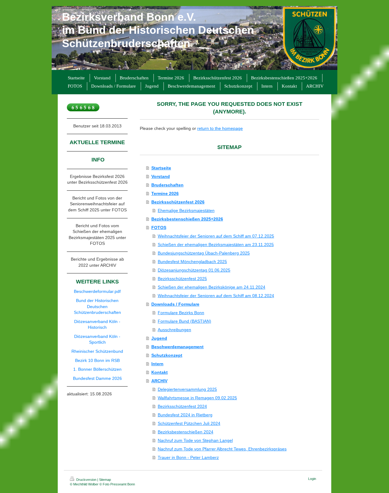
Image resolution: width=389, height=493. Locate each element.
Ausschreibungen (174, 329)
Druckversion (86, 479)
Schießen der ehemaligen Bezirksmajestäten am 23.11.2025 (216, 244)
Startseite (161, 167)
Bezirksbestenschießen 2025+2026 (187, 219)
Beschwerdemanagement (177, 346)
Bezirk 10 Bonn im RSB (97, 360)
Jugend (159, 338)
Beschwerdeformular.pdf (97, 291)
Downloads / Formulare (175, 304)
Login (312, 479)
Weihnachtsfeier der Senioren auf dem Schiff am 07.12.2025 (216, 236)
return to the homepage (220, 128)
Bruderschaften (167, 184)
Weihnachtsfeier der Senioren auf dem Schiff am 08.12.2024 (216, 295)
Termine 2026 (165, 193)
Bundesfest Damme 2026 (97, 378)
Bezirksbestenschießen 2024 (185, 431)
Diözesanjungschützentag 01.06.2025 (194, 270)
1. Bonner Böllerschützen (97, 369)
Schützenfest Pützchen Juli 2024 (189, 423)
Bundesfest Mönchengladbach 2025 (192, 261)
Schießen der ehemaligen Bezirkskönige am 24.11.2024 (211, 287)
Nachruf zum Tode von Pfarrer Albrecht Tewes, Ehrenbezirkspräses (222, 448)
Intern (157, 363)
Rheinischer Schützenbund (97, 351)
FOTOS (158, 227)
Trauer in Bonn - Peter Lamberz (188, 457)
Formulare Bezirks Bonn (181, 312)
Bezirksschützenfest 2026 (178, 202)
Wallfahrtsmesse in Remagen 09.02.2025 (197, 397)
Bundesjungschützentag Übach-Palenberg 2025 (204, 253)
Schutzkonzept (166, 355)
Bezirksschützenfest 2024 (182, 406)
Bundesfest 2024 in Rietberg (185, 414)
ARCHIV (159, 380)
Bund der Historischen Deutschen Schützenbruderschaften (97, 306)
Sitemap (105, 479)
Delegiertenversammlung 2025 (187, 389)
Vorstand (160, 176)
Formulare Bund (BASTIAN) (184, 321)
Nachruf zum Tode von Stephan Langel (195, 440)
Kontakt (159, 372)
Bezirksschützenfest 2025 (182, 278)
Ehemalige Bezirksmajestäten (186, 210)
